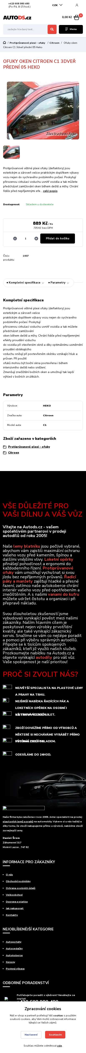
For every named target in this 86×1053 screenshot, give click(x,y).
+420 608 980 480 (18, 3)
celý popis (50, 191)
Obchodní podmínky (18, 881)
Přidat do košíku (57, 238)
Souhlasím (55, 1034)
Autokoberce (14, 955)
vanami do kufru (63, 594)
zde (59, 1045)
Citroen (54, 43)
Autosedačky (14, 948)
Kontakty (12, 915)
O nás (9, 874)
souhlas (58, 1015)
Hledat (52, 29)
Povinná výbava (15, 968)
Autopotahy (13, 942)
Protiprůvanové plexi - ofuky (28, 43)
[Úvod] (17, 17)
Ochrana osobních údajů (20, 888)
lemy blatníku (26, 546)
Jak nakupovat (15, 908)
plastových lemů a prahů (18, 821)
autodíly (44, 657)
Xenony (10, 962)
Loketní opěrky (58, 559)
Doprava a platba (17, 901)
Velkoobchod (14, 894)
